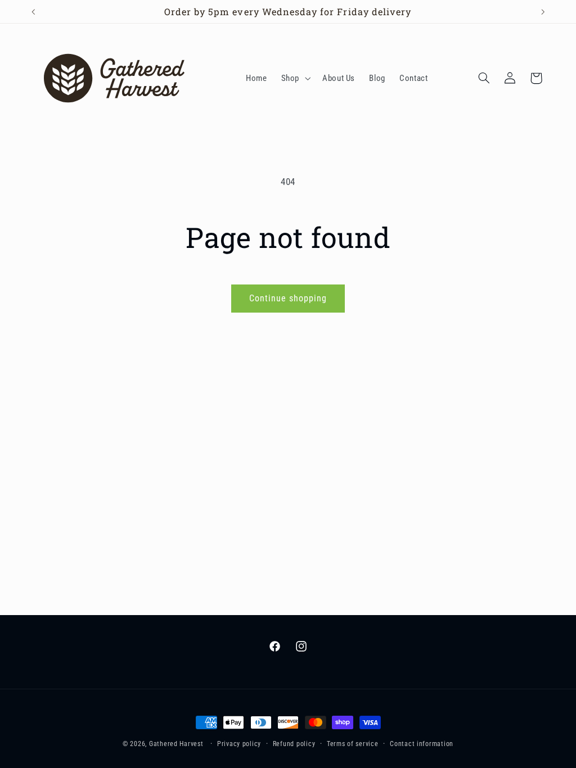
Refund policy (294, 744)
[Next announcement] (542, 12)
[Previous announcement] (33, 12)
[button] (294, 78)
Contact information (421, 744)
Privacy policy (239, 744)
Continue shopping (288, 298)
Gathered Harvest (176, 744)
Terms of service (353, 744)
